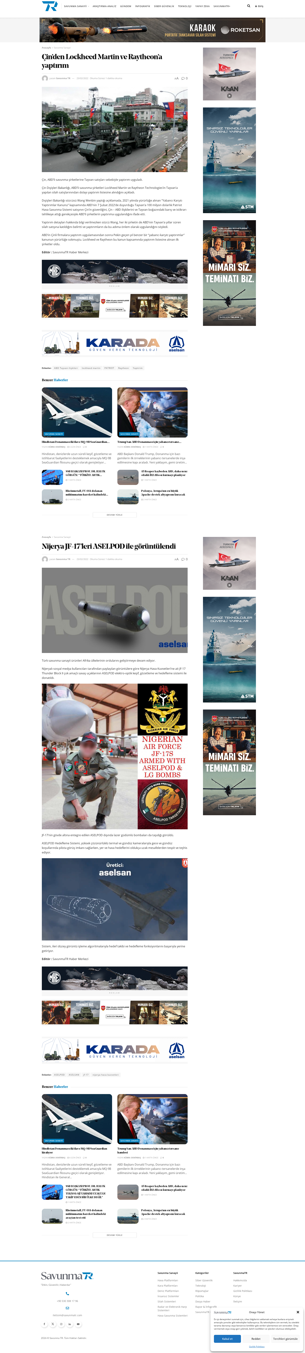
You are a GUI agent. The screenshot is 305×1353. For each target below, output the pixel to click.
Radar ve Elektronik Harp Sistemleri (172, 1308)
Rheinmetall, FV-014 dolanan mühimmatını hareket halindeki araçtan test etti (86, 1214)
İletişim (237, 1301)
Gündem (125, 6)
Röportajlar (202, 1291)
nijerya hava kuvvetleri (106, 1074)
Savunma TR (63, 78)
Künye (237, 1296)
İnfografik (142, 6)
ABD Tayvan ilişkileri (66, 368)
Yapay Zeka (202, 6)
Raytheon (123, 368)
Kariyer (237, 1285)
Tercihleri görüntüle (285, 1338)
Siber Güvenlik (164, 6)
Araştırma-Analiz (104, 6)
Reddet (256, 1338)
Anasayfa (46, 47)
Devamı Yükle (114, 514)
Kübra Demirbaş (56, 446)
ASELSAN (74, 1074)
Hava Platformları (168, 1280)
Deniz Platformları (168, 1291)
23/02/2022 (82, 78)
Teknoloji (185, 6)
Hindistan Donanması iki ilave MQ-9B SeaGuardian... (76, 442)
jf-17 (86, 1074)
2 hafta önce (74, 499)
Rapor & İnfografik (206, 1306)
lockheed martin (91, 368)
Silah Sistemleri (167, 1301)
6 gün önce (75, 446)
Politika (199, 1296)
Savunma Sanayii (75, 6)
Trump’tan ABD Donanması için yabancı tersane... (149, 442)
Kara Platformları (168, 1285)
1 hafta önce (151, 446)
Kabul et (227, 1338)
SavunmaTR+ (222, 6)
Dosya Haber (202, 1301)
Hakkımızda (240, 1280)
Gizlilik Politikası (257, 1346)
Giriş (260, 6)
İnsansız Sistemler (168, 1296)
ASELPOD (59, 1074)
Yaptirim (138, 368)
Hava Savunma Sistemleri (173, 1315)
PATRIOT (109, 368)
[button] (298, 1312)
